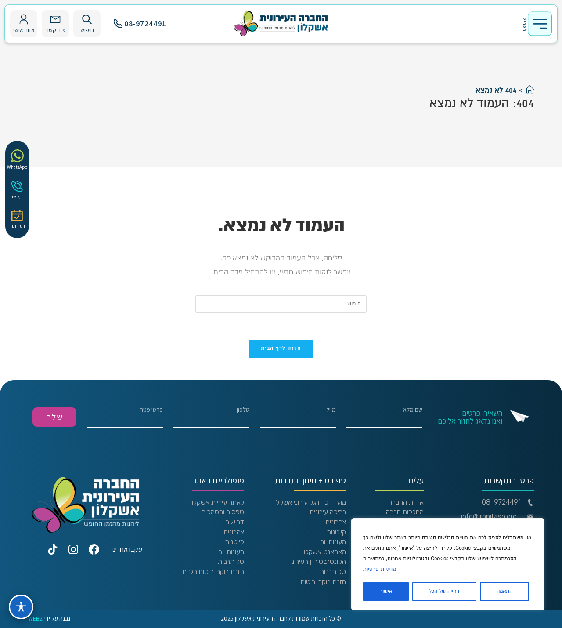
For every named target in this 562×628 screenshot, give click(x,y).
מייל (331, 410)
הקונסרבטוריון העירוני (318, 562)
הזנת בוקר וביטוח (323, 582)
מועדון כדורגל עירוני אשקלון (309, 502)
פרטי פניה (151, 410)
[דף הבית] (530, 90)
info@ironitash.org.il (491, 517)
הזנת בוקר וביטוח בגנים (213, 572)
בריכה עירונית (328, 512)
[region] (447, 564)
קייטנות (336, 532)
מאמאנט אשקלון (324, 552)
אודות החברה (406, 502)
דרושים (234, 522)
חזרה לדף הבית (281, 348)
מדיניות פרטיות (379, 569)
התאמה (504, 591)
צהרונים (336, 522)
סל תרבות (333, 572)
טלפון (243, 410)
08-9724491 (145, 23)
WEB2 (35, 618)
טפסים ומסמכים (223, 512)
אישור (386, 591)
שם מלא (412, 410)
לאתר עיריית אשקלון (217, 502)
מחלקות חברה (405, 512)
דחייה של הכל (444, 591)
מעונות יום (333, 542)
